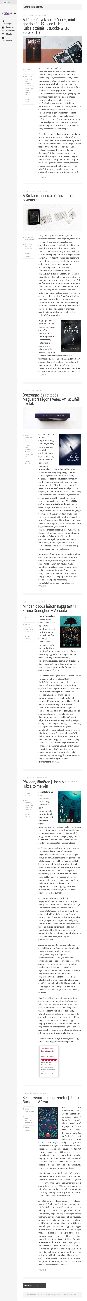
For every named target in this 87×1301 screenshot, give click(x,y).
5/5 (26, 77)
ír (29, 627)
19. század (29, 625)
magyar (28, 452)
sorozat (28, 90)
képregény (29, 86)
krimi (30, 244)
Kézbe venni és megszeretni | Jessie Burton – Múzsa (51, 1099)
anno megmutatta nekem (44, 798)
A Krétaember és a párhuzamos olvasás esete (48, 197)
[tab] (5, 2)
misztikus (29, 88)
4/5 (26, 244)
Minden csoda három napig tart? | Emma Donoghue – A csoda (49, 608)
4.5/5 (27, 445)
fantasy (28, 81)
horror (28, 83)
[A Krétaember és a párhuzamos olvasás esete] (52, 218)
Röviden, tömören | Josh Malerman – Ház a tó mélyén (52, 784)
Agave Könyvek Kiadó (28, 438)
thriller (28, 249)
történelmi (29, 632)
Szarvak (72, 109)
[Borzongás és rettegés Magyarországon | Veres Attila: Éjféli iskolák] (52, 418)
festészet (29, 1118)
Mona (44, 15)
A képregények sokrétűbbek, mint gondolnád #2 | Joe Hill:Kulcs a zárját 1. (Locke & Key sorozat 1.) (49, 26)
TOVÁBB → (43, 177)
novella (28, 456)
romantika (29, 807)
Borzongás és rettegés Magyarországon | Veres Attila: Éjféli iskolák (51, 399)
